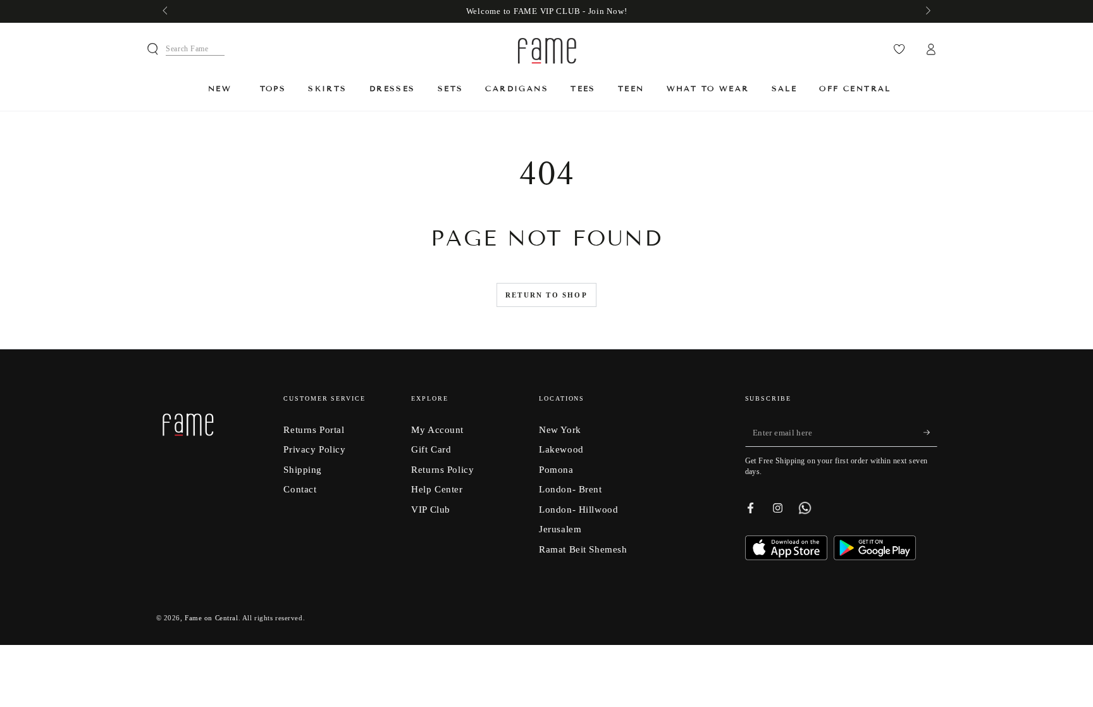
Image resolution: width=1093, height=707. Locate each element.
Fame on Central (211, 618)
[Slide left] (166, 11)
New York (560, 429)
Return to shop (546, 295)
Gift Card (431, 449)
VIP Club (430, 509)
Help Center (436, 489)
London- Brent (570, 489)
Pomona (556, 469)
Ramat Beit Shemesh (583, 549)
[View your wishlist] (899, 49)
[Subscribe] (930, 433)
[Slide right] (927, 11)
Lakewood (561, 449)
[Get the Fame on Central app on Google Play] (875, 557)
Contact (299, 489)
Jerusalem (560, 528)
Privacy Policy (314, 449)
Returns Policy (442, 469)
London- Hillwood (578, 509)
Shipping (302, 469)
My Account (437, 429)
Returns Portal (313, 429)
